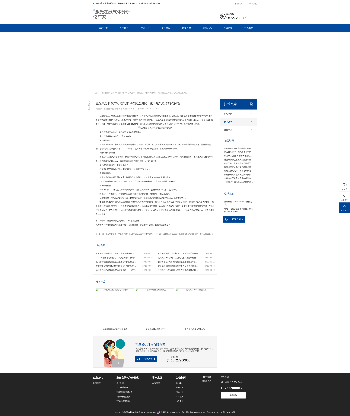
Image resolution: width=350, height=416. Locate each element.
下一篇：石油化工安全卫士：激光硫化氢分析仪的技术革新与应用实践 (183, 234)
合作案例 (165, 28)
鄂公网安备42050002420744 (193, 412)
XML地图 (231, 412)
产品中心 (145, 28)
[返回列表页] (89, 105)
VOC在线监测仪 (123, 401)
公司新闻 (228, 114)
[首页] (96, 93)
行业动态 (228, 130)
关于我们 (124, 28)
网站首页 (103, 28)
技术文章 (131, 93)
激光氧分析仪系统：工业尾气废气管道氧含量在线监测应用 (178, 258)
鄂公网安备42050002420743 (170, 412)
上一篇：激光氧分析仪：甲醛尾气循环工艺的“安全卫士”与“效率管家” (126, 234)
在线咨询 (233, 395)
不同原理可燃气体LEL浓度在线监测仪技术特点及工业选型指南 (178, 270)
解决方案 (186, 28)
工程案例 (156, 383)
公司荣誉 (97, 383)
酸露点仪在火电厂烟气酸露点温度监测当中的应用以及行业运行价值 (178, 262)
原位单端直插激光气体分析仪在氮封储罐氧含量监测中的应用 (116, 253)
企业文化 (98, 377)
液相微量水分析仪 (124, 392)
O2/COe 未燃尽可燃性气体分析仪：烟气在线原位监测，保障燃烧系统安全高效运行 (116, 258)
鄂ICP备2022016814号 (216, 412)
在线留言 (239, 4)
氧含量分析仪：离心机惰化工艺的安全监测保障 (178, 253)
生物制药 (181, 377)
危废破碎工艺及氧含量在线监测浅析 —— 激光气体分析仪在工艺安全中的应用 (116, 270)
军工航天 (179, 397)
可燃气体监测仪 (123, 397)
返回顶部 (344, 210)
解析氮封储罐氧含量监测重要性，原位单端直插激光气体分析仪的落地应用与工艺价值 (178, 266)
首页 (113, 93)
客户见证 (157, 377)
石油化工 (179, 387)
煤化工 (179, 383)
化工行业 (179, 392)
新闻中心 (207, 28)
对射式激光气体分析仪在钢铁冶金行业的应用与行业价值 (116, 266)
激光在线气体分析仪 (127, 377)
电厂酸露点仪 (122, 387)
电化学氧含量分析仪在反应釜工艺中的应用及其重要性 (116, 262)
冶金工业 (179, 401)
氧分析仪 (120, 383)
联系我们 (253, 4)
